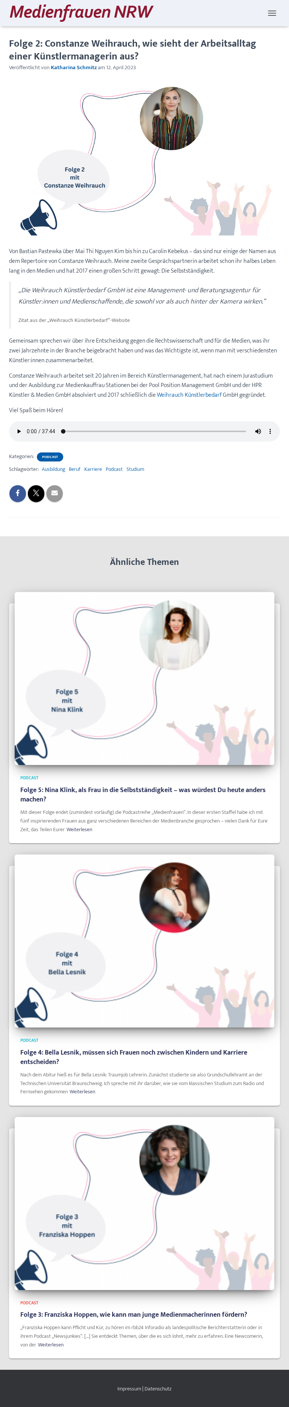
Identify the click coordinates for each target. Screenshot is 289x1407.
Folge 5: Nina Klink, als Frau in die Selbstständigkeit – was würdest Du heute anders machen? (143, 795)
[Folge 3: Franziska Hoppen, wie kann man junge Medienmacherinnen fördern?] (144, 1203)
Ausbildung (53, 469)
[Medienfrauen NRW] (84, 13)
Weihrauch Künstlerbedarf (190, 395)
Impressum (129, 1388)
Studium (135, 469)
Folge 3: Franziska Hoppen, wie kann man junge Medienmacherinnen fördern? (133, 1314)
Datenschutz (158, 1388)
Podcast (50, 457)
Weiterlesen (79, 830)
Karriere (93, 469)
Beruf (75, 469)
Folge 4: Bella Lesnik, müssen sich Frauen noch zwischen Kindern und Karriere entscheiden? (133, 1057)
